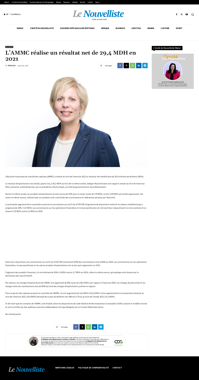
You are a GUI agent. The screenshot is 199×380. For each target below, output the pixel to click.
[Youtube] (187, 14)
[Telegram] (145, 65)
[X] (182, 14)
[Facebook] (176, 14)
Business (9, 47)
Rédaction (12, 65)
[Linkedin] (138, 65)
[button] (192, 14)
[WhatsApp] (132, 65)
